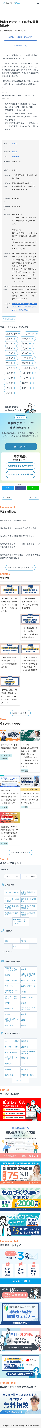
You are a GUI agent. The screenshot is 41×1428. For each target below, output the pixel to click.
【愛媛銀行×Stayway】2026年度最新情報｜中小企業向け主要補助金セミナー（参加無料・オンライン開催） (9, 833)
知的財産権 (9, 1075)
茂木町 (25, 353)
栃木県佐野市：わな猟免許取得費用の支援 (18, 528)
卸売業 (7, 975)
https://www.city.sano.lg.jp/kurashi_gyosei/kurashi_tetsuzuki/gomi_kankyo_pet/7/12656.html (24, 307)
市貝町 (9, 353)
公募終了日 (7, 207)
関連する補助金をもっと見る (19, 568)
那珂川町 (30, 333)
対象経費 (7, 161)
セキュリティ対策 (12, 1041)
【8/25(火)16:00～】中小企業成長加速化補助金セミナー (9, 748)
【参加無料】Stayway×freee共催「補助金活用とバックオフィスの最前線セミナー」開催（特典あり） (9, 796)
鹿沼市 (25, 383)
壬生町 (9, 348)
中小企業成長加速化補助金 (28, 914)
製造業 (7, 1014)
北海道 (24, 941)
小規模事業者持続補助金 (28, 893)
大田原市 (26, 373)
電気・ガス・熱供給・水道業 (28, 1008)
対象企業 (7, 175)
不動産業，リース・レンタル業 (11, 969)
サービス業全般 (11, 980)
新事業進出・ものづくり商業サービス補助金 (20, 921)
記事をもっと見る (19, 713)
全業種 (14, 152)
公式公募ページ (7, 305)
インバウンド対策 (12, 1047)
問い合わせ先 (7, 287)
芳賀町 (25, 348)
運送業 (24, 1003)
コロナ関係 (17, 1080)
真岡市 (9, 378)
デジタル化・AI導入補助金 (12, 900)
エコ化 (24, 1064)
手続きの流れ (7, 255)
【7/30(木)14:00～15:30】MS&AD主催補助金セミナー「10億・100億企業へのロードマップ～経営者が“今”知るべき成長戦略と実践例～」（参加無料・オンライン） (30, 755)
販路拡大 (8, 1064)
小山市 (25, 378)
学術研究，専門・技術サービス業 (12, 997)
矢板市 (9, 373)
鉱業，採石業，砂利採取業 (12, 1020)
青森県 (15, 946)
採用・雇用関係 (11, 1052)
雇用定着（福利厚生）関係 (28, 1052)
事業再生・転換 (27, 1075)
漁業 (23, 1020)
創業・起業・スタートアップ (12, 1058)
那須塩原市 (29, 368)
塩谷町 (9, 343)
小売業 (7, 1003)
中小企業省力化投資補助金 (12, 907)
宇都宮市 (26, 363)
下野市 (9, 363)
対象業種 (7, 152)
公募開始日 (7, 199)
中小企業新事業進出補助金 (28, 907)
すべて (8, 876)
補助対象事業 (7, 184)
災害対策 (24, 1047)
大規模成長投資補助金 (12, 914)
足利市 (9, 393)
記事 (16, 876)
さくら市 (10, 368)
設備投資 (15, 156)
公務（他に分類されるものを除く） (28, 975)
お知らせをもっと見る (19, 852)
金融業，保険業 (27, 997)
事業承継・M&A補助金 (28, 900)
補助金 (33, 876)
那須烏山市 (11, 333)
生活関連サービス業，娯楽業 (12, 992)
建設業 (24, 1014)
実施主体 (7, 170)
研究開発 (24, 1069)
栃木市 (25, 388)
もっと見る (6, 952)
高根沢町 (26, 338)
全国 (6, 941)
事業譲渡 (24, 1041)
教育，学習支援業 (28, 986)
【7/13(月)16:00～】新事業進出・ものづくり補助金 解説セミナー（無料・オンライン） (30, 798)
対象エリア (7, 145)
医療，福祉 (9, 986)
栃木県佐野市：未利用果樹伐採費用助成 (17, 536)
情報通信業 (9, 1009)
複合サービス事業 (28, 980)
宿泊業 (24, 992)
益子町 (9, 358)
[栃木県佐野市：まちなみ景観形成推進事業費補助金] (7, 497)
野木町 (25, 343)
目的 (5, 156)
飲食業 (24, 969)
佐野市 (14, 143)
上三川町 (26, 358)
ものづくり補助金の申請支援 (20, 474)
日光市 (9, 383)
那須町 (9, 338)
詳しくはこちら (21, 447)
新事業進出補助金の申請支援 (20, 466)
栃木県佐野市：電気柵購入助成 (13, 520)
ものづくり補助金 (12, 892)
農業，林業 (9, 1025)
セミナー (24, 876)
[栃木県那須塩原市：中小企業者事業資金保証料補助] (34, 497)
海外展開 (8, 1069)
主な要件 (7, 214)
